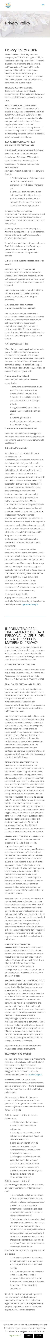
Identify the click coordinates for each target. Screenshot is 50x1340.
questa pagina (35, 1074)
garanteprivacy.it (30, 604)
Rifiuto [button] (38, 1335)
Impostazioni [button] (15, 1335)
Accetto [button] (28, 1335)
